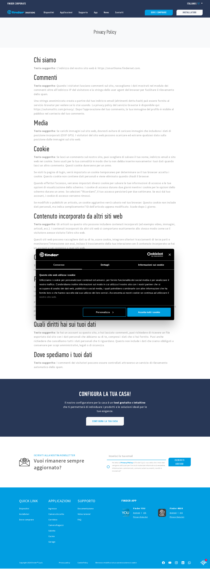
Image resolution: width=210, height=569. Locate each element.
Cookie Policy (82, 562)
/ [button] (193, 3)
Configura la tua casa (105, 421)
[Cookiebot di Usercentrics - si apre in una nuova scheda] (149, 254)
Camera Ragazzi (56, 525)
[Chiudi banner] (170, 254)
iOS (144, 513)
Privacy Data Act (140, 517)
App (96, 12)
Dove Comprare (159, 12)
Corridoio (52, 519)
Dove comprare (26, 519)
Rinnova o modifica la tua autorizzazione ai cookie (116, 562)
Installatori (189, 12)
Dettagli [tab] (105, 264)
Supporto (83, 12)
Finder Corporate (16, 3)
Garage (51, 541)
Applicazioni (66, 12)
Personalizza (103, 312)
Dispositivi (49, 12)
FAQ (79, 519)
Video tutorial (84, 514)
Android (136, 513)
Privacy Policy (127, 462)
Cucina (51, 536)
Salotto (51, 530)
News (106, 12)
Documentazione (86, 508)
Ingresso (52, 508)
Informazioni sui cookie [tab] (151, 264)
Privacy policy (64, 562)
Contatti (119, 12)
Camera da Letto (56, 514)
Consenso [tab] (59, 264)
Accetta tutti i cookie (149, 312)
